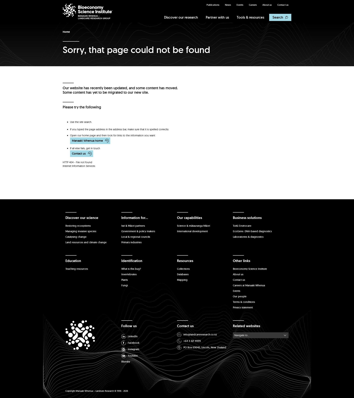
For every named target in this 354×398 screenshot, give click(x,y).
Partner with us (217, 17)
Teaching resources (76, 268)
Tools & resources (250, 17)
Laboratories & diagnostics (248, 236)
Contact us (283, 5)
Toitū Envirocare (242, 225)
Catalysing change (75, 236)
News (228, 5)
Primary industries (131, 242)
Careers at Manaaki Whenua (249, 285)
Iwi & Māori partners (133, 225)
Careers (253, 5)
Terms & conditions (244, 302)
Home (66, 31)
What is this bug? (131, 268)
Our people (240, 296)
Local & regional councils (135, 236)
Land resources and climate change (86, 242)
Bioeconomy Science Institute (250, 268)
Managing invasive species (80, 231)
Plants (124, 280)
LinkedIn (133, 336)
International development (192, 231)
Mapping (182, 280)
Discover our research (181, 17)
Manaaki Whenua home (87, 141)
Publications (212, 5)
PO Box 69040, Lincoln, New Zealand (204, 347)
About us (267, 5)
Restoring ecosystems (78, 225)
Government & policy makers (138, 231)
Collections (183, 268)
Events (240, 5)
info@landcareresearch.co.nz (200, 334)
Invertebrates (129, 274)
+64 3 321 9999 (192, 341)
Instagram (133, 349)
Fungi (124, 285)
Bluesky (125, 361)
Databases (183, 274)
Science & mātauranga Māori (193, 225)
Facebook (133, 342)
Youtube (133, 355)
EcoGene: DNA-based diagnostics (252, 231)
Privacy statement (243, 307)
